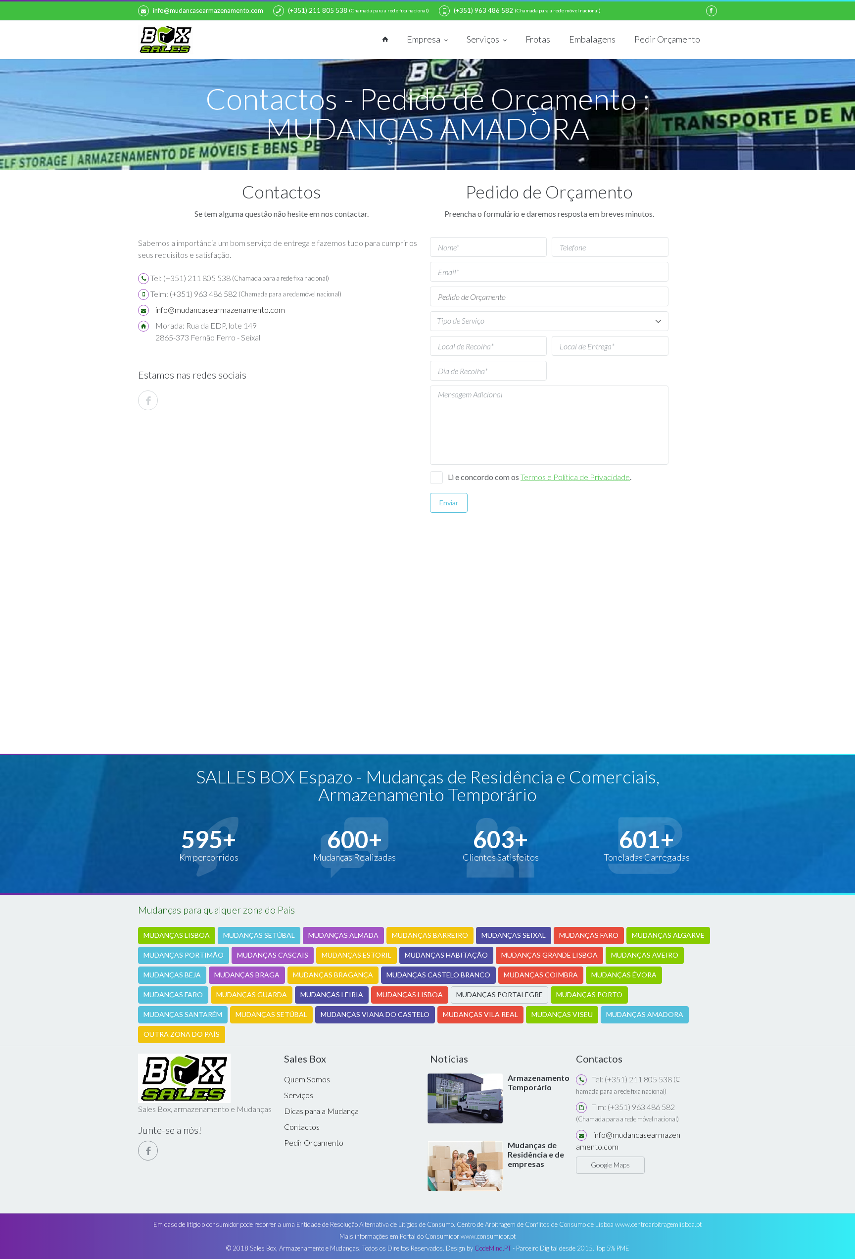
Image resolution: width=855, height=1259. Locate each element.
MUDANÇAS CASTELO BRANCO (438, 974)
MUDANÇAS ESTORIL (356, 955)
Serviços (484, 39)
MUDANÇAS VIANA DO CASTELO (375, 1014)
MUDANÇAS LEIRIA (331, 994)
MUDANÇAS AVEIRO (644, 955)
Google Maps (610, 1165)
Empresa (424, 39)
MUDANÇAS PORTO (589, 994)
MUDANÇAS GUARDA (251, 994)
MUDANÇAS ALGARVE (668, 935)
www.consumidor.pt (488, 1236)
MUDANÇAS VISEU (562, 1014)
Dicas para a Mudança (321, 1110)
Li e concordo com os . (539, 477)
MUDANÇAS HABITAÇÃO (446, 955)
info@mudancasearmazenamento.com (208, 10)
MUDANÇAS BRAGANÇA (333, 974)
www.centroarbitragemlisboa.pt (658, 1224)
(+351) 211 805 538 (317, 10)
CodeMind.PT (493, 1248)
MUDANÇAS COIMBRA (541, 974)
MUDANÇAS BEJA (172, 974)
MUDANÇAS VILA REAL (480, 1014)
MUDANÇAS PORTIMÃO (183, 955)
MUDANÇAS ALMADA (343, 935)
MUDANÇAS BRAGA (247, 974)
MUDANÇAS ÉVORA (624, 974)
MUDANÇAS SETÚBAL (259, 935)
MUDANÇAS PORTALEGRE (499, 994)
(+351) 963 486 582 (483, 10)
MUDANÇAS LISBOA (176, 935)
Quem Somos (307, 1079)
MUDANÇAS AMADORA (644, 1014)
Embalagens (592, 39)
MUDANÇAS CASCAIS (272, 955)
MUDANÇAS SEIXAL (513, 935)
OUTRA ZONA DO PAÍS (181, 1034)
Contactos (302, 1126)
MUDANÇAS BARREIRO (430, 935)
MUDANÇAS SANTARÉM (182, 1014)
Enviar (448, 502)
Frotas (537, 39)
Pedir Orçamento (667, 39)
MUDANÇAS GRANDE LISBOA (549, 955)
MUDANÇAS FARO (588, 935)
